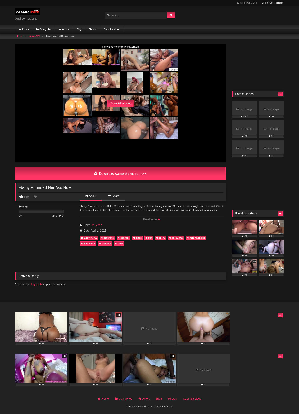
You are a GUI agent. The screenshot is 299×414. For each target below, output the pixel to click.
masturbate (89, 243)
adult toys (109, 238)
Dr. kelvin (96, 225)
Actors (65, 29)
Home (25, 29)
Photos (92, 29)
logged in (37, 284)
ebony (162, 238)
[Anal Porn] (27, 12)
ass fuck (125, 238)
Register (278, 2)
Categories (45, 29)
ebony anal (177, 238)
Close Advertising (120, 103)
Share (115, 196)
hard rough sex (197, 238)
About (92, 196)
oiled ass (106, 243)
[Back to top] (288, 403)
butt (150, 238)
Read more (150, 219)
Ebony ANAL (34, 36)
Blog (78, 29)
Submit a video (112, 29)
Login (265, 2)
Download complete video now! (122, 173)
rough (120, 243)
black (139, 238)
